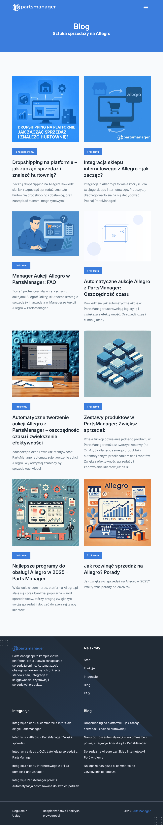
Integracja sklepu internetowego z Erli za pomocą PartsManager (40, 769)
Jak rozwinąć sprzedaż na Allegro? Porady (113, 569)
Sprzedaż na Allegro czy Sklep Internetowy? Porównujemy (114, 754)
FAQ (87, 693)
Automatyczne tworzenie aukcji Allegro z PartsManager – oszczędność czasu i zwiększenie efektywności (45, 430)
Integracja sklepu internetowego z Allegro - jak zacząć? (116, 168)
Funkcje (89, 668)
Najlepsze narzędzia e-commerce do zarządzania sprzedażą (109, 769)
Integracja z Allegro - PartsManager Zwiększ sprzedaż (43, 740)
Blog (87, 685)
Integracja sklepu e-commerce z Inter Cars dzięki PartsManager (42, 726)
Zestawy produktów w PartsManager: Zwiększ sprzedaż (110, 423)
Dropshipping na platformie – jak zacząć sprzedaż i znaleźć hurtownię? (44, 168)
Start (87, 660)
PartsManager (141, 811)
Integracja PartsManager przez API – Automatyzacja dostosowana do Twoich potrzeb (45, 783)
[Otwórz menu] (146, 7)
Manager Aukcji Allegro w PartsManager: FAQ (41, 279)
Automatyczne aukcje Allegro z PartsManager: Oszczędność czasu (117, 288)
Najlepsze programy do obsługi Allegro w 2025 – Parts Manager (40, 572)
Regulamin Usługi (19, 813)
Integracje (91, 677)
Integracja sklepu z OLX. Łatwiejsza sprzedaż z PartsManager (45, 754)
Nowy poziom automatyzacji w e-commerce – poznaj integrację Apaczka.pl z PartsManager (115, 740)
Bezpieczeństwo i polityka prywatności (61, 813)
